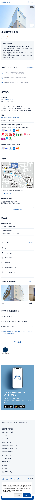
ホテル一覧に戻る (17, 342)
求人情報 (4, 469)
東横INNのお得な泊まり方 (9, 445)
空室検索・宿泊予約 (8, 429)
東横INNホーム (5, 422)
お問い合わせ (6, 462)
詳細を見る (30, 67)
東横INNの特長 (6, 442)
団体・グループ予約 (7, 432)
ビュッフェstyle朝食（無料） (12, 118)
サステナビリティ (7, 472)
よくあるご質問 (6, 458)
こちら (17, 398)
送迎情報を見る (17, 209)
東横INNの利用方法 (7, 451)
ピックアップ (6, 435)
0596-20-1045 (9, 100)
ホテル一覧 (14, 422)
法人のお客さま (6, 455)
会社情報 (4, 465)
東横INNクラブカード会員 (9, 448)
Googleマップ (8, 193)
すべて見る (30, 242)
